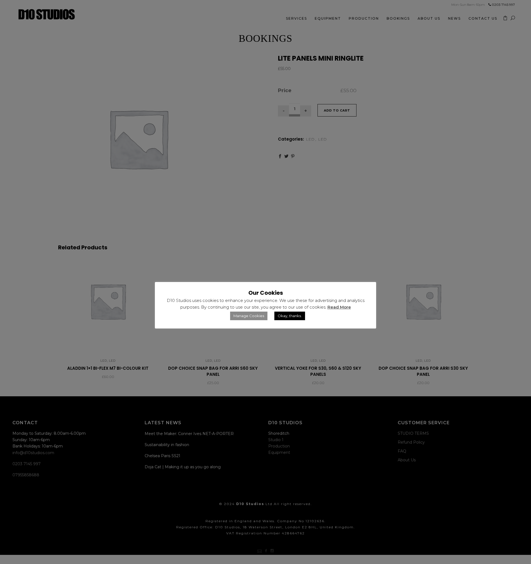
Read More (339, 307)
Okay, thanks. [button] (290, 316)
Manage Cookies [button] (248, 316)
